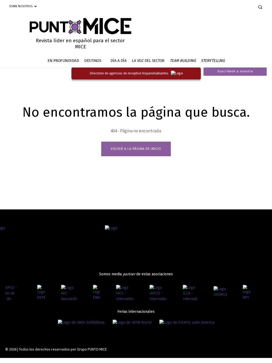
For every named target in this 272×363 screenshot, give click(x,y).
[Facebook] (222, 7)
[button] (260, 7)
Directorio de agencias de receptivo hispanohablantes (129, 73)
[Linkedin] (240, 7)
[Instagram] (231, 7)
